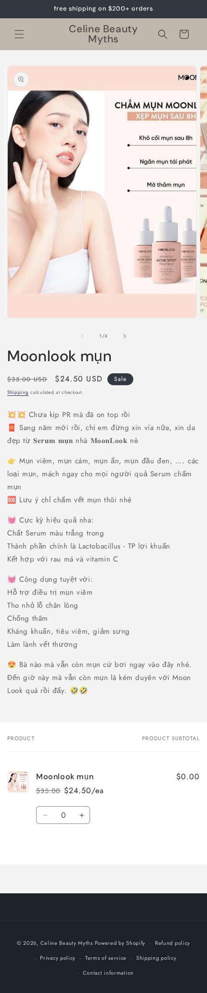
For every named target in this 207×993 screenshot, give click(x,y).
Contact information (108, 973)
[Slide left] (82, 336)
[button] (19, 34)
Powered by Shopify (120, 943)
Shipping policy (156, 958)
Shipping (18, 392)
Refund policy (172, 943)
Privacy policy (58, 958)
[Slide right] (124, 336)
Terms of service (106, 958)
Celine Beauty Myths (66, 943)
